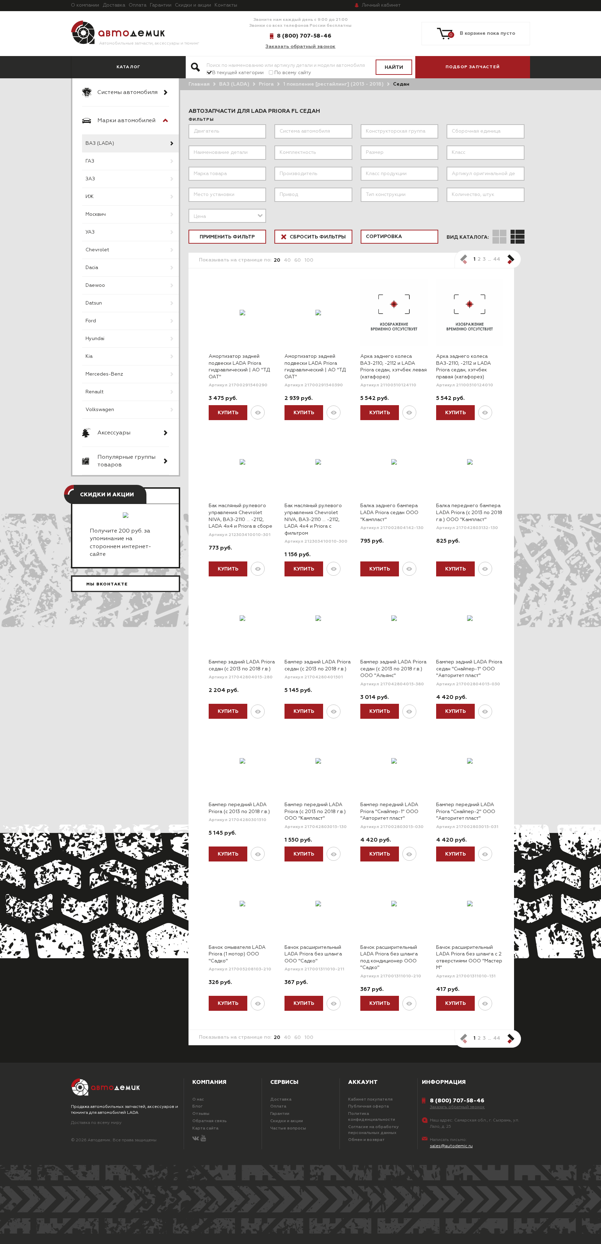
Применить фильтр (227, 237)
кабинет (381, 5)
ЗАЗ (90, 178)
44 (496, 259)
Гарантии (160, 5)
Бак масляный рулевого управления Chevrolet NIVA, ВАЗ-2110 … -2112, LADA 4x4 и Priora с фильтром (313, 519)
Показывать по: (235, 260)
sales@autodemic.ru (451, 1146)
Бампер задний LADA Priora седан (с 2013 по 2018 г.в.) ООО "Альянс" (393, 669)
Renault (95, 391)
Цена (200, 216)
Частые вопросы (288, 1128)
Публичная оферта (368, 1106)
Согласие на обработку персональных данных (373, 1130)
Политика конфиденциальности (371, 1117)
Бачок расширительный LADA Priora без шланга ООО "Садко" (313, 954)
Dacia (92, 267)
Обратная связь (209, 1121)
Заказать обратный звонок (300, 46)
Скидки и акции (193, 5)
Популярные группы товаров (126, 461)
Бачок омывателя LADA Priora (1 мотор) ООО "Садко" (237, 954)
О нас (198, 1099)
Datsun (94, 303)
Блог (197, 1106)
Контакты (226, 5)
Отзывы (200, 1114)
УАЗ (90, 232)
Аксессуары (113, 433)
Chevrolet (97, 249)
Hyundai (95, 338)
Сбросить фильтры (317, 237)
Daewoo (95, 285)
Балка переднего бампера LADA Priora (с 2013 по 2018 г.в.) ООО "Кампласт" (469, 512)
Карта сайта (205, 1128)
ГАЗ (90, 161)
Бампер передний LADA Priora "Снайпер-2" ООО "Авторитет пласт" (465, 811)
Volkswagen (100, 409)
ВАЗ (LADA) (100, 143)
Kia (89, 356)
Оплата (137, 5)
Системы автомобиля (127, 92)
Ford (91, 320)
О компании (85, 5)
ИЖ (90, 196)
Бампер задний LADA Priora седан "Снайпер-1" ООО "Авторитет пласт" (469, 669)
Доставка (114, 5)
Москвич (96, 214)
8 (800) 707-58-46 (304, 36)
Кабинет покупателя (370, 1099)
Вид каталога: (468, 237)
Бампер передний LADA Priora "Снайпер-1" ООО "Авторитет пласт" (389, 811)
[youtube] (203, 1138)
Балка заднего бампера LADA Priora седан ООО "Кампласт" (389, 512)
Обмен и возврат (366, 1140)
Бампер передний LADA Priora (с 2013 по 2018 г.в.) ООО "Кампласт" (315, 811)
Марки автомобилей (126, 121)
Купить (228, 412)
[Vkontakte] (195, 1138)
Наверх (50, 1230)
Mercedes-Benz (104, 374)
